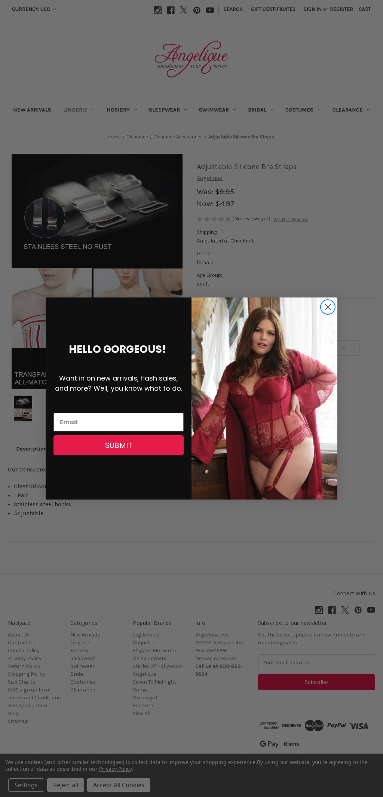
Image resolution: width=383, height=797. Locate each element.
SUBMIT (118, 445)
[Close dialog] (327, 307)
